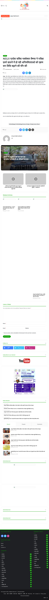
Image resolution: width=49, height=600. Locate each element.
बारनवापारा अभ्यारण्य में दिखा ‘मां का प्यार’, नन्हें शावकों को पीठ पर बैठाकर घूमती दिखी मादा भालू (25, 434)
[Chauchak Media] (24, 5)
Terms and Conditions (24, 595)
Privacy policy (43, 593)
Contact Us (37, 593)
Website (27, 328)
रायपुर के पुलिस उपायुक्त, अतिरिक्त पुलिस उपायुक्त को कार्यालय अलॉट (15, 158)
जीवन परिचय (4, 570)
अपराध (3, 574)
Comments (39, 424)
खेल (2, 582)
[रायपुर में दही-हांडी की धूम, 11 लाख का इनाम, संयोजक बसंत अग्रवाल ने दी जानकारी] (9, 202)
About (2, 545)
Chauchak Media (21, 591)
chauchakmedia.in (8, 69)
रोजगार (3, 580)
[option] (24, 157)
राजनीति (3, 576)
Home (2, 543)
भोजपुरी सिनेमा (4, 578)
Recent (8, 424)
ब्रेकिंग (3, 562)
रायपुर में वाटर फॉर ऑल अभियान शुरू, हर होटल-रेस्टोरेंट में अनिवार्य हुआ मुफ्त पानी (24, 445)
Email (4, 328)
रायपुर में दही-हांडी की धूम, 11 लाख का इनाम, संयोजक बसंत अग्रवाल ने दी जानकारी (9, 208)
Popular (23, 424)
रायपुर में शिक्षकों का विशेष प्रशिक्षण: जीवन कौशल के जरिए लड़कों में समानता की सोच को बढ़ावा (26, 429)
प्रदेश (3, 566)
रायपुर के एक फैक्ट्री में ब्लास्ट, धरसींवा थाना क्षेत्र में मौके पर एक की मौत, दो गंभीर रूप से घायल (39, 295)
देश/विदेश (3, 556)
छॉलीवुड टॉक (4, 584)
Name (4, 323)
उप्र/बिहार (3, 568)
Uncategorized (5, 586)
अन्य (2, 560)
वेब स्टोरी (3, 558)
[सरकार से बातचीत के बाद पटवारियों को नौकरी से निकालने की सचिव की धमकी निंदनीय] (24, 202)
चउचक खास (4, 572)
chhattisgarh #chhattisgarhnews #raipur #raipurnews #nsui (25, 124)
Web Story (30, 593)
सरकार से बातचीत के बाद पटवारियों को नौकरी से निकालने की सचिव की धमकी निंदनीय (24, 208)
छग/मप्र (5, 55)
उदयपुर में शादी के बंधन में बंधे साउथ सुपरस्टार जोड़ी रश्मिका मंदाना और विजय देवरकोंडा (25, 16)
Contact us (3, 547)
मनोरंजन (3, 564)
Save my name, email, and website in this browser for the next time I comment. (20, 332)
